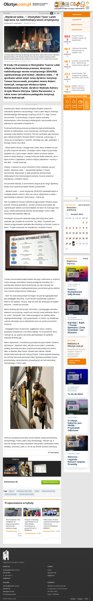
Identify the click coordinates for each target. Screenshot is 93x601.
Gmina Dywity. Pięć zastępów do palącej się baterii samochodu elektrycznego (80, 76)
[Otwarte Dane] (72, 5)
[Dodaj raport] (82, 5)
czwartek (74, 106)
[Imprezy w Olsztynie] (77, 5)
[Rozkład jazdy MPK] (56, 5)
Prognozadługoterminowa (87, 105)
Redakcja (6, 566)
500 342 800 (6, 573)
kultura (11, 491)
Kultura (7, 13)
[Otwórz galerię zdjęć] (32, 39)
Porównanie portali (9, 594)
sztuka (37, 491)
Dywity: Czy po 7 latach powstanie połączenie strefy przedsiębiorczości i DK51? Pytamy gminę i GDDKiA (80, 91)
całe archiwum (84, 205)
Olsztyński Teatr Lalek (24, 491)
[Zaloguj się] (87, 3)
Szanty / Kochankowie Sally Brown (75, 292)
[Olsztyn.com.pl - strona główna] (6, 555)
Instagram (80, 599)
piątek (80, 106)
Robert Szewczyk (10, 494)
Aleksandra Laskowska (13, 23)
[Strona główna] (26, 4)
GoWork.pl (6, 578)
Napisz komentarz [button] (50, 482)
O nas (49, 570)
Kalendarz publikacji (72, 208)
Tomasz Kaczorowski (26, 494)
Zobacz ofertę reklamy (74, 362)
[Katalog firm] (67, 5)
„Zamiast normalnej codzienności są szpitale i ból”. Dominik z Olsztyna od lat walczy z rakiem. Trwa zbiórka (80, 53)
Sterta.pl (50, 586)
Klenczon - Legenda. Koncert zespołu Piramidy (76, 460)
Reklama (6, 582)
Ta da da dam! (75, 393)
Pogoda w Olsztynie (77, 96)
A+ (58, 13)
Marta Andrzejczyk (48, 491)
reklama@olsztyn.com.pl (11, 586)
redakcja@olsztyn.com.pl (11, 570)
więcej (85, 258)
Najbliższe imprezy (72, 262)
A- (51, 13)
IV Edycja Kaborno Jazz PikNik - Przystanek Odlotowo (75, 425)
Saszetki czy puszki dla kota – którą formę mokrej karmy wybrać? (80, 63)
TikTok (86, 599)
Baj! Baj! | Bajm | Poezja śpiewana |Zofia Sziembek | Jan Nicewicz (76, 327)
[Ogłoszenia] (61, 5)
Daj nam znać (52, 573)
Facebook (73, 599)
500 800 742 (6, 589)
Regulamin (51, 575)
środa (67, 106)
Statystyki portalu (8, 591)
